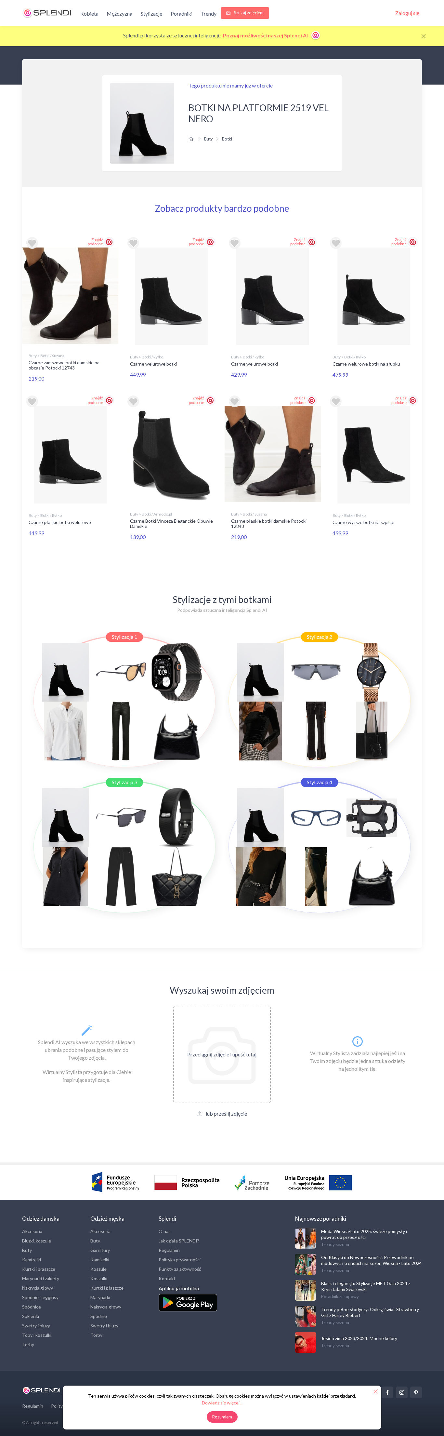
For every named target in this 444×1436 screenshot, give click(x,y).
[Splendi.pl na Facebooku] (387, 1392)
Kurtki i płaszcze (38, 1269)
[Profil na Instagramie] (402, 1392)
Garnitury (100, 1250)
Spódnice (31, 1306)
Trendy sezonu (335, 1244)
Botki (227, 138)
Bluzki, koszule (36, 1240)
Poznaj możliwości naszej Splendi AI (266, 35)
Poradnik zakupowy (340, 1296)
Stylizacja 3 (124, 782)
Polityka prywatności (180, 1259)
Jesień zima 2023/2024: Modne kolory (359, 1338)
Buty (208, 138)
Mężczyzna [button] (119, 13)
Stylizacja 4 (319, 782)
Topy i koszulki (36, 1335)
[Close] (423, 36)
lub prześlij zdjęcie (226, 1113)
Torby (28, 1344)
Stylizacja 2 (319, 637)
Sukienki (30, 1316)
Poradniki (181, 13)
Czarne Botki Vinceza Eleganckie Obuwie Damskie (171, 523)
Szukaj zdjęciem (248, 12)
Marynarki (100, 1297)
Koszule (98, 1269)
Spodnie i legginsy (40, 1297)
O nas (165, 1231)
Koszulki (98, 1278)
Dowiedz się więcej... (222, 1402)
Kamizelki (31, 1259)
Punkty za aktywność (180, 1269)
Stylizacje (151, 13)
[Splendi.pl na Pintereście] (416, 1392)
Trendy (208, 13)
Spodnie (98, 1316)
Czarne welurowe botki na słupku (366, 364)
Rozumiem (222, 1416)
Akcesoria (32, 1231)
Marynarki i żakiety (40, 1278)
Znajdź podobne (95, 241)
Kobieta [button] (89, 13)
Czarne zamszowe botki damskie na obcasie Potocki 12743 (64, 365)
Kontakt (167, 1278)
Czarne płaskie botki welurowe (60, 522)
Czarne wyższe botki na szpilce (363, 522)
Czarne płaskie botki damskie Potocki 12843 (269, 523)
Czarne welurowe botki (153, 364)
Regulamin (169, 1250)
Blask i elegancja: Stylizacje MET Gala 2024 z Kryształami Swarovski (365, 1286)
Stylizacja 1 (124, 637)
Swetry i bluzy (36, 1325)
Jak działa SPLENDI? (179, 1240)
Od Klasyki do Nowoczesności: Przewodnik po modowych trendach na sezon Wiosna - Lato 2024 (371, 1260)
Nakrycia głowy (37, 1288)
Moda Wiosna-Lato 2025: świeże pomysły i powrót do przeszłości (364, 1234)
